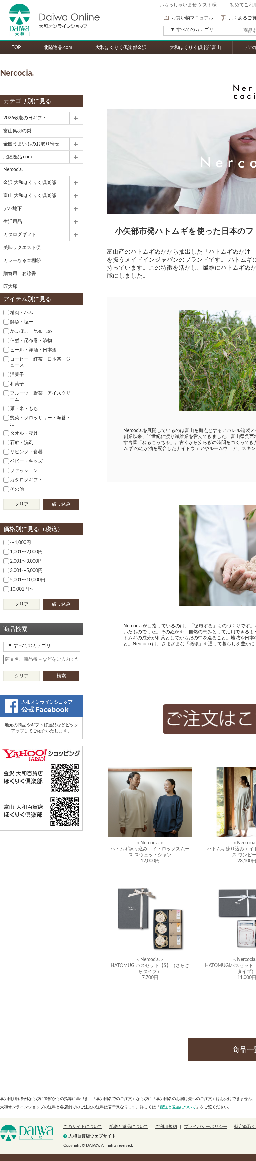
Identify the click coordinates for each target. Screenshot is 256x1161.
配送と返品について (178, 1107)
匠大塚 (10, 286)
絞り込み (61, 504)
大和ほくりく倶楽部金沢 (121, 47)
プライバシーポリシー (205, 1127)
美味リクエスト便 (22, 247)
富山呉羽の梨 (17, 131)
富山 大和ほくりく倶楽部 (29, 195)
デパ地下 (12, 208)
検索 (61, 676)
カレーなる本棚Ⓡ (22, 260)
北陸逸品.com (58, 47)
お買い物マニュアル (192, 18)
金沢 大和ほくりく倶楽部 (29, 182)
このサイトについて (82, 1127)
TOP (16, 47)
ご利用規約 (166, 1127)
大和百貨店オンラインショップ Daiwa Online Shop (50, 20)
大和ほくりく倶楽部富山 (195, 47)
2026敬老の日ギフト (25, 118)
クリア (22, 504)
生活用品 (12, 221)
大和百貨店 (26, 1133)
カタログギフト (19, 234)
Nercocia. (13, 169)
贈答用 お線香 (19, 273)
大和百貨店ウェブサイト (92, 1136)
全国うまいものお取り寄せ (31, 144)
